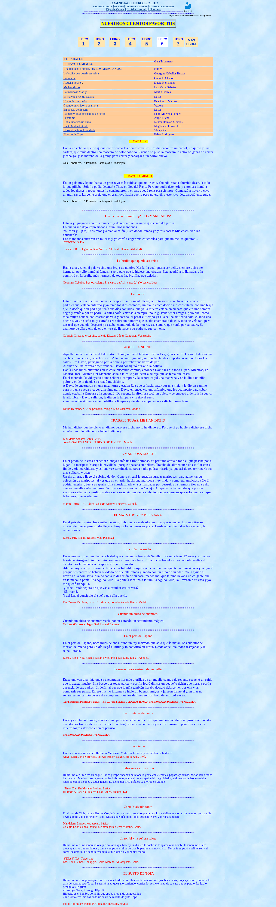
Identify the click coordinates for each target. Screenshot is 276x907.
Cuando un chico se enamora (80, 105)
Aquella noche (72, 82)
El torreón (155, 9)
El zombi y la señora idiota (79, 130)
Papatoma (69, 117)
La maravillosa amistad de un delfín (84, 113)
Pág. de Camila (115, 9)
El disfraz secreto (137, 9)
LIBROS (191, 44)
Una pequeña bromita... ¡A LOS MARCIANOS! (92, 68)
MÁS (191, 40)
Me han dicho (71, 87)
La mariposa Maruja (75, 92)
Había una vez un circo (77, 122)
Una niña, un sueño (75, 101)
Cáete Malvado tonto (75, 126)
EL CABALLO (73, 59)
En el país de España (75, 109)
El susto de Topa (73, 134)
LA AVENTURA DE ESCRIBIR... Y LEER (134, 3)
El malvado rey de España (78, 96)
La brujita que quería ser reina (81, 73)
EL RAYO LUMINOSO (78, 63)
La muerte (69, 78)
